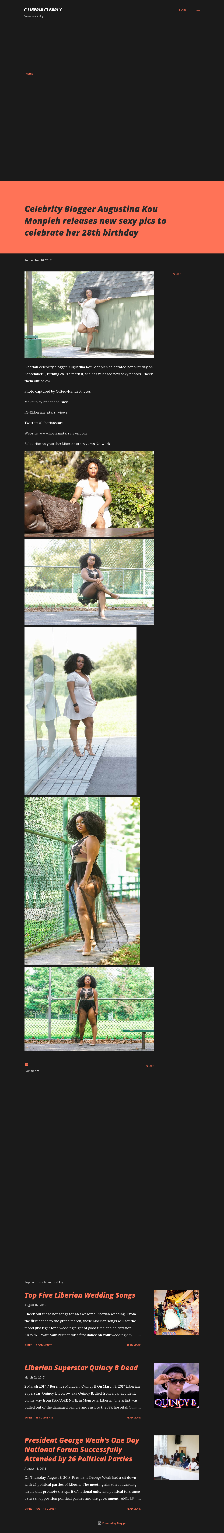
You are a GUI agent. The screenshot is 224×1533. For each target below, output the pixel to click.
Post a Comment (47, 1508)
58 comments (45, 1417)
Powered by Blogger (114, 1523)
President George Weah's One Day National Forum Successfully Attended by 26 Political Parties (81, 1449)
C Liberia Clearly (43, 10)
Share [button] (177, 274)
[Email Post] (26, 1066)
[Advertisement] (112, 45)
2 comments (44, 1345)
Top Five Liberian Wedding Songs (79, 1295)
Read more (134, 1345)
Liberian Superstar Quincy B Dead (81, 1367)
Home (29, 73)
